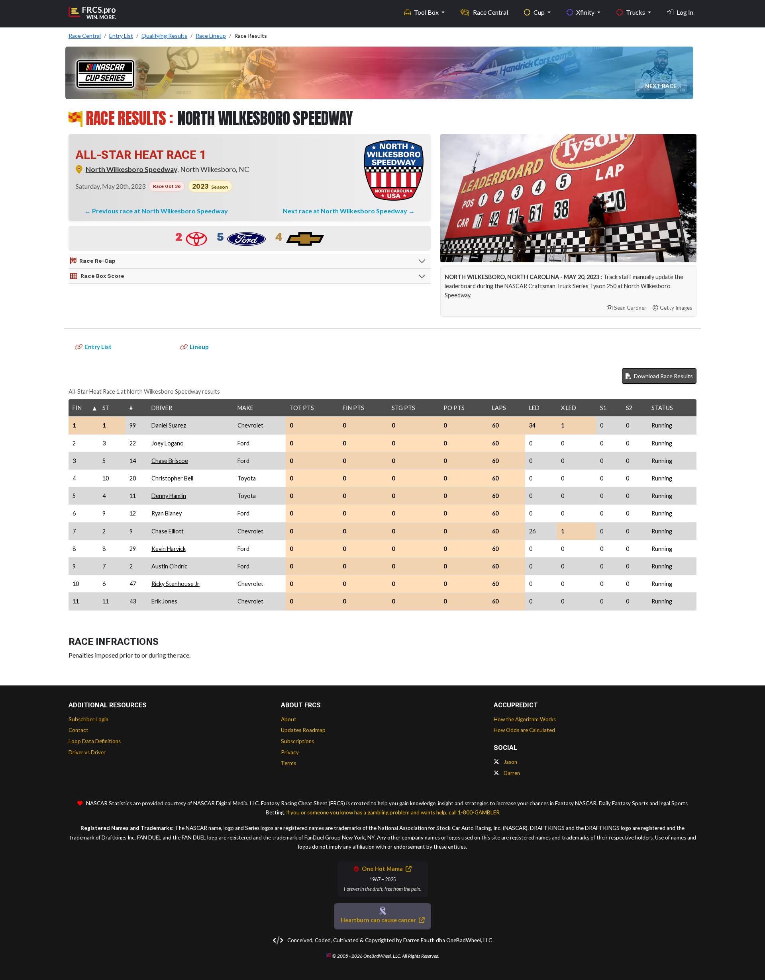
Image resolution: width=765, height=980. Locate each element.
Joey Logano (167, 443)
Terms (288, 763)
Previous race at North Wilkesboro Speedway (160, 211)
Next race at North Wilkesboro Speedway (345, 211)
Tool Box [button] (427, 12)
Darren (511, 773)
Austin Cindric (169, 566)
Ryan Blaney (166, 513)
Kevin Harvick (168, 548)
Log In (685, 12)
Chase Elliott (167, 531)
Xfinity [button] (586, 12)
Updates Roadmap (303, 730)
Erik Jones (164, 601)
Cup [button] (540, 12)
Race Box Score (102, 276)
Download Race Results (663, 376)
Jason (509, 762)
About (288, 719)
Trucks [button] (636, 12)
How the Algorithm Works (525, 719)
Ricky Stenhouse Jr (175, 583)
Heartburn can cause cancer (379, 920)
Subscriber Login (88, 719)
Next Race (661, 85)
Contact (78, 730)
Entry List (98, 346)
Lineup (199, 346)
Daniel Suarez (168, 425)
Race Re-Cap (97, 261)
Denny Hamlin (168, 495)
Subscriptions (297, 741)
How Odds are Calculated (524, 730)
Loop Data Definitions (95, 741)
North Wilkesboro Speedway (131, 169)
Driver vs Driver (87, 752)
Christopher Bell (172, 478)
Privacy (290, 752)
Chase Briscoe (169, 460)
